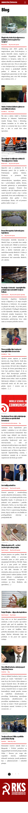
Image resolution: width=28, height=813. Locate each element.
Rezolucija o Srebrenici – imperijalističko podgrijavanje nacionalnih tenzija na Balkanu (13, 290)
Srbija (14, 741)
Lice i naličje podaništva (8, 485)
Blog (10, 44)
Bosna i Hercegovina (15, 44)
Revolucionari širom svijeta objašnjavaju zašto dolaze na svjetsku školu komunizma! (13, 418)
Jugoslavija (23, 294)
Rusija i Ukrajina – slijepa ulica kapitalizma (14, 612)
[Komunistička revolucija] (9, 2)
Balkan (9, 741)
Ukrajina (12, 111)
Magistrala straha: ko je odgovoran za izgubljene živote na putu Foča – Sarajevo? (12, 40)
